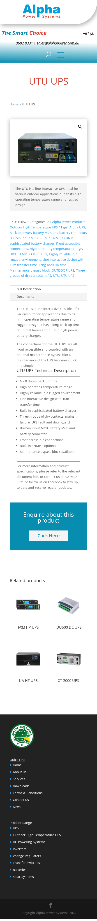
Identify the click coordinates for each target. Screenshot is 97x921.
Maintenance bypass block (30, 270)
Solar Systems (23, 876)
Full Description (29, 289)
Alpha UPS (77, 227)
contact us (52, 476)
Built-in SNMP (49, 238)
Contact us (21, 800)
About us (19, 772)
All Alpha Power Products (66, 222)
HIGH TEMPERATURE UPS (28, 254)
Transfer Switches (26, 863)
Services (19, 779)
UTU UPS (67, 275)
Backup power (20, 232)
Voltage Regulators (27, 856)
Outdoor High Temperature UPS (34, 227)
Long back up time (53, 265)
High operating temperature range (56, 249)
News (17, 807)
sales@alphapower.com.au (57, 43)
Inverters (19, 849)
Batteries (19, 870)
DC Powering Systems (29, 842)
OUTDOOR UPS (63, 270)
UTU (56, 275)
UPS (48, 275)
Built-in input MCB (24, 238)
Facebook (55, 482)
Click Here (48, 536)
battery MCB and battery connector (59, 232)
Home (14, 104)
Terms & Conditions (28, 793)
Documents (25, 296)
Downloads (21, 786)
